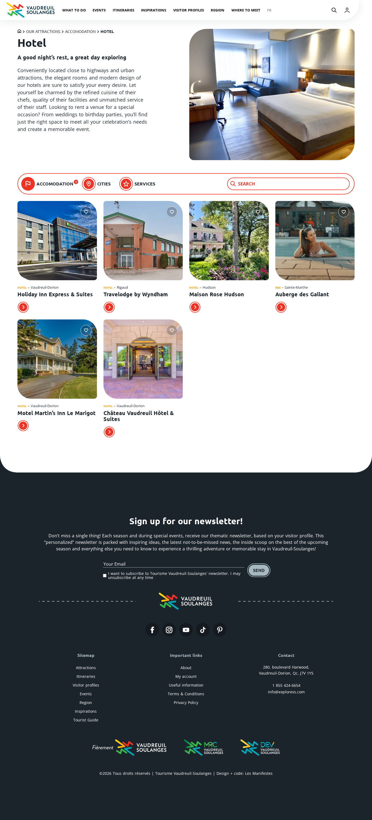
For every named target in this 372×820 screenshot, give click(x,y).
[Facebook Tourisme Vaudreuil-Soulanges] (152, 629)
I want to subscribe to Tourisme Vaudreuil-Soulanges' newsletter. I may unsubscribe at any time (174, 575)
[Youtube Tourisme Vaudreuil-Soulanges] (186, 629)
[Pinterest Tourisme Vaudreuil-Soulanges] (220, 629)
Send (259, 570)
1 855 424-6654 (286, 685)
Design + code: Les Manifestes (245, 773)
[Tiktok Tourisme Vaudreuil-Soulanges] (203, 629)
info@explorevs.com (286, 691)
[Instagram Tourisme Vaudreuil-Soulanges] (169, 629)
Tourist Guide (85, 720)
